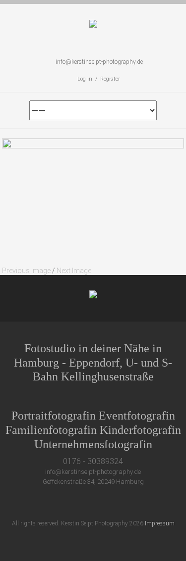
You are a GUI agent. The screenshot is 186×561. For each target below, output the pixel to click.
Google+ (98, 503)
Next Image (74, 271)
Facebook (79, 503)
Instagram (116, 503)
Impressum (160, 523)
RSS (134, 503)
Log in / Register (98, 79)
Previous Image (26, 271)
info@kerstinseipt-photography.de (99, 61)
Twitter (61, 503)
